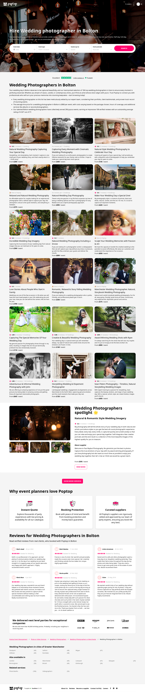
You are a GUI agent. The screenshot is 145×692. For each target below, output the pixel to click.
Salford (45, 650)
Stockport (12, 650)
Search (129, 4)
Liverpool (79, 661)
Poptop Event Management (18, 639)
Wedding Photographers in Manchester (83, 639)
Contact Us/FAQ (95, 688)
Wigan (78, 650)
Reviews (72, 688)
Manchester (46, 661)
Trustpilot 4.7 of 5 (33, 688)
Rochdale (46, 653)
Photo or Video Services (38, 639)
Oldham (12, 653)
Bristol (45, 663)
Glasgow (111, 661)
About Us (64, 688)
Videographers (47, 671)
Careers (105, 688)
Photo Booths (13, 671)
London (11, 661)
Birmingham (13, 663)
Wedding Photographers (58, 639)
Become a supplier (82, 688)
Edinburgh (79, 663)
